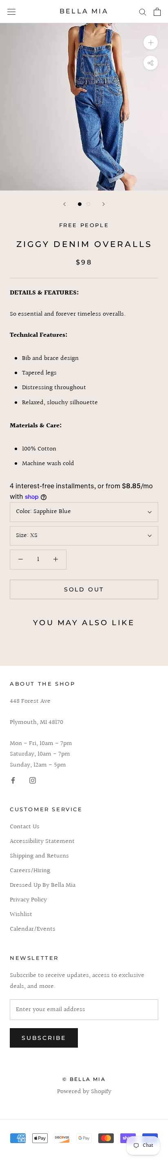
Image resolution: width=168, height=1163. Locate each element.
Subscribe (44, 1038)
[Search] (142, 11)
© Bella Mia (84, 1079)
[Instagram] (32, 780)
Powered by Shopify (84, 1092)
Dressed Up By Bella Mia (42, 885)
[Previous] (64, 204)
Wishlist (21, 915)
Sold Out (84, 589)
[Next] (103, 204)
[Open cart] (157, 12)
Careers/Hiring (30, 871)
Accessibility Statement (42, 842)
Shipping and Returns (39, 856)
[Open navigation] (11, 12)
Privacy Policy (28, 900)
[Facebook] (13, 780)
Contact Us (25, 827)
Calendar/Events (32, 929)
